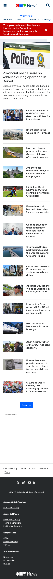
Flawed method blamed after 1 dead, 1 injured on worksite (38, 209)
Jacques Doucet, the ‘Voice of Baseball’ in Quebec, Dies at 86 (38, 288)
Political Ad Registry (12, 526)
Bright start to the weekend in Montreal (38, 131)
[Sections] (5, 5)
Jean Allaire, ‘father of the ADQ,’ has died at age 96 (38, 345)
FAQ (34, 468)
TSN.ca (6, 545)
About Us (20, 19)
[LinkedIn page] (35, 482)
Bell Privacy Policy (11, 519)
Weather (7, 19)
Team (7, 472)
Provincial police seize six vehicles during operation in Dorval (24, 77)
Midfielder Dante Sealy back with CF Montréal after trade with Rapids (38, 191)
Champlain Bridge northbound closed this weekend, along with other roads (37, 251)
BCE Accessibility (11, 507)
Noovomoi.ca (9, 560)
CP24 (5, 538)
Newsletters (43, 468)
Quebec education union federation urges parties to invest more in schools (36, 230)
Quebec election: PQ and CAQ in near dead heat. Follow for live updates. (38, 115)
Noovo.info (8, 557)
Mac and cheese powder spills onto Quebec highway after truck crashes (37, 152)
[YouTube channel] (29, 482)
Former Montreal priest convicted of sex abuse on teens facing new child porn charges (38, 366)
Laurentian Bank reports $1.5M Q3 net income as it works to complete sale (38, 308)
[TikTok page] (23, 482)
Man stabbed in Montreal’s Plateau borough (37, 326)
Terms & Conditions (12, 523)
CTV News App (10, 468)
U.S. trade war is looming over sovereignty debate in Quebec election (37, 387)
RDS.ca (6, 563)
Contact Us (33, 19)
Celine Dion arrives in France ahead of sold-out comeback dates (38, 271)
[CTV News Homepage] (26, 5)
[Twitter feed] (18, 482)
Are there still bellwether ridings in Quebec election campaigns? (37, 172)
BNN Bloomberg (10, 541)
